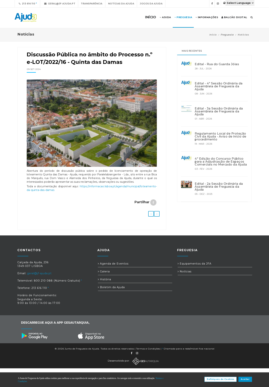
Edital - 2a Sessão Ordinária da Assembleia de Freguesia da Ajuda (219, 186)
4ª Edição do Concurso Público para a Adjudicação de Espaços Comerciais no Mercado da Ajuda (221, 161)
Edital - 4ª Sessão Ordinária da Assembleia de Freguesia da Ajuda (219, 86)
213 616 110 (28, 3)
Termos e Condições (148, 348)
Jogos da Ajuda (151, 3)
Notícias (243, 34)
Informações (207, 17)
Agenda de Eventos (113, 263)
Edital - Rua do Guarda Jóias (217, 64)
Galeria (104, 271)
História (105, 279)
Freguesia (184, 17)
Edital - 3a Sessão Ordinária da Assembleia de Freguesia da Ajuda (219, 111)
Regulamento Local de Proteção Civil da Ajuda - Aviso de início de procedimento (220, 136)
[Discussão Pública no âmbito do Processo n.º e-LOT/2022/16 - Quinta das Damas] (92, 123)
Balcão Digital (235, 17)
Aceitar (245, 379)
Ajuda (166, 17)
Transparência (91, 3)
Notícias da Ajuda (121, 3)
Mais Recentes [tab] (192, 50)
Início (213, 34)
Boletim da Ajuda (112, 287)
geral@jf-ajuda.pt (61, 3)
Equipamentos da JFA (195, 263)
